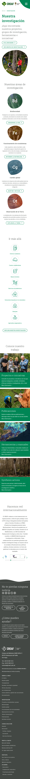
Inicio (3, 10)
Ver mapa (4, 657)
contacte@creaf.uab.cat (8, 665)
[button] (3, 557)
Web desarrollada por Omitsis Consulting (11, 671)
